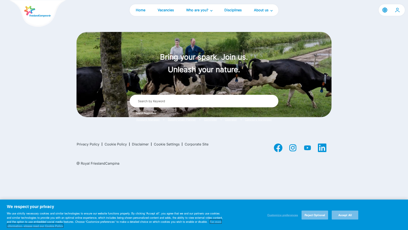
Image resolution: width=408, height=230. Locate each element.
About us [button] (261, 10)
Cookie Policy (116, 144)
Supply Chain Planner (182, 119)
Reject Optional (315, 215)
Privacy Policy (88, 144)
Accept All (345, 215)
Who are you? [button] (197, 10)
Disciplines (233, 10)
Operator (231, 119)
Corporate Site (196, 144)
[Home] (30, 14)
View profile (397, 10)
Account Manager (148, 119)
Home (140, 10)
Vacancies (166, 10)
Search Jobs (259, 101)
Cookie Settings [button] (167, 144)
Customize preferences (282, 215)
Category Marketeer (258, 119)
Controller (210, 119)
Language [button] (384, 10)
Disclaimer (140, 144)
